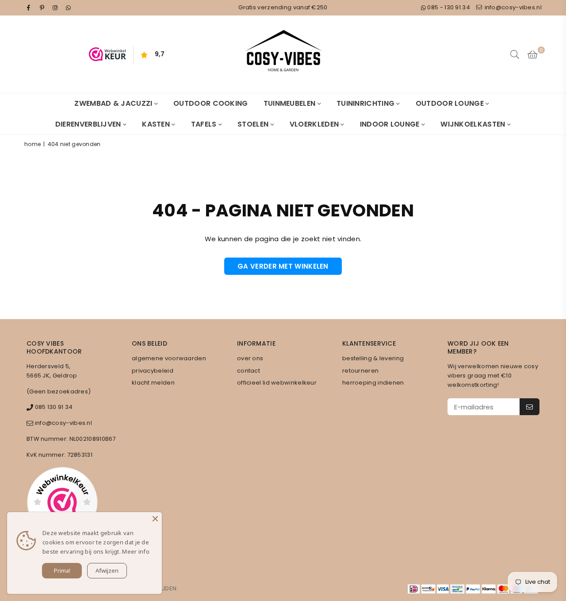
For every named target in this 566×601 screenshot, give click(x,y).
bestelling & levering (373, 358)
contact (248, 370)
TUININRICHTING (367, 103)
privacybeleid (152, 370)
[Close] (155, 518)
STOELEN (253, 124)
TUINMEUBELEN (290, 103)
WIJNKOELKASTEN (473, 124)
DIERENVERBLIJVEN (89, 124)
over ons (250, 358)
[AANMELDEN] (529, 406)
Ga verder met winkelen (283, 266)
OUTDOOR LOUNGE (451, 103)
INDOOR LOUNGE (390, 124)
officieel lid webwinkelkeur (277, 382)
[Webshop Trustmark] (62, 503)
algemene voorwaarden (169, 358)
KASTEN (157, 124)
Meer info (135, 551)
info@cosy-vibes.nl (512, 7)
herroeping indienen (373, 382)
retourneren (360, 370)
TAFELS (204, 124)
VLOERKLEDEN (315, 124)
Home (32, 144)
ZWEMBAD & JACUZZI (114, 103)
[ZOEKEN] (514, 54)
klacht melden (153, 382)
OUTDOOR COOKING (210, 103)
